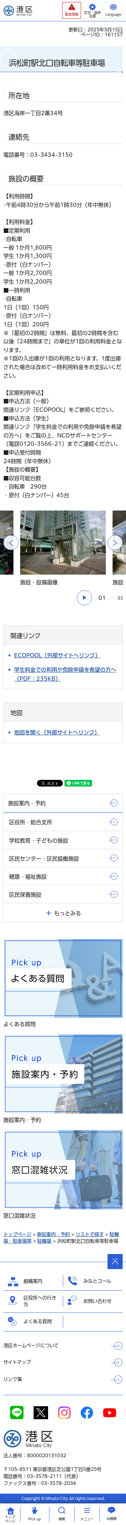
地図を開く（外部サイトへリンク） (57, 732)
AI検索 (112, 1518)
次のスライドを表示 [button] (115, 542)
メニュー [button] (87, 1519)
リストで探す (90, 1234)
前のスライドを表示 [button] (10, 542)
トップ (10, 1519)
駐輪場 (44, 1241)
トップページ (17, 1234)
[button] (71, 10)
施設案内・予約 (53, 1234)
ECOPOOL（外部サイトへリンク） (57, 655)
